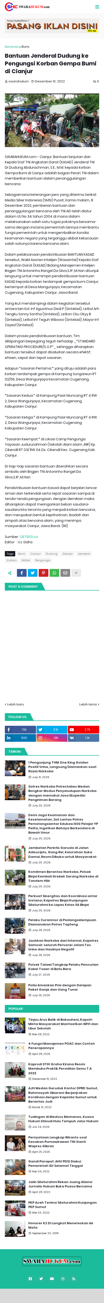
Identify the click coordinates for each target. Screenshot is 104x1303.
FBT (80, 1294)
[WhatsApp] (54, 573)
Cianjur (35, 554)
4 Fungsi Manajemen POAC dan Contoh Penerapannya (61, 1046)
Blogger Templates (55, 1294)
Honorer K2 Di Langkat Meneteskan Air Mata (60, 1225)
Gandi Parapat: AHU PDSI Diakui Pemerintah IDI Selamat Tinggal (55, 1163)
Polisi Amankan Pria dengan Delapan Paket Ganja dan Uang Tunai (59, 987)
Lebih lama (88, 704)
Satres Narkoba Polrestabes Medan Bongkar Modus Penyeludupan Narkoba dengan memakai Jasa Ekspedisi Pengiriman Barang (62, 793)
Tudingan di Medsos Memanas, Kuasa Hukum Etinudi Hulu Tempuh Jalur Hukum (63, 1119)
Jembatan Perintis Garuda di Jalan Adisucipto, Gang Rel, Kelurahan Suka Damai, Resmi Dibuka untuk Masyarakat (62, 852)
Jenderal (84, 554)
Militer (26, 560)
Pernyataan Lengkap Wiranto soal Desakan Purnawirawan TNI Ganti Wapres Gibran (57, 1141)
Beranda (12, 46)
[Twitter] (32, 573)
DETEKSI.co (29, 536)
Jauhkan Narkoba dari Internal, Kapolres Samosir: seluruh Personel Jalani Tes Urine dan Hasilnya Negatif (63, 945)
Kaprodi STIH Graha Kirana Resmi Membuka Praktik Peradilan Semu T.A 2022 (60, 1068)
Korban (12, 560)
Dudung (51, 554)
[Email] (65, 573)
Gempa (67, 554)
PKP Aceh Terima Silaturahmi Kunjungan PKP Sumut (62, 1204)
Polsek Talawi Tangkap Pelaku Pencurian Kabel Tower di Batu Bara (63, 967)
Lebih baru (15, 704)
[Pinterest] (43, 573)
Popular (15, 1008)
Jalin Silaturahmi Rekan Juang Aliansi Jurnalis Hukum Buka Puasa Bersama (60, 1184)
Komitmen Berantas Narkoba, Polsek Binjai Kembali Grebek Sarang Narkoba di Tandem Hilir (63, 876)
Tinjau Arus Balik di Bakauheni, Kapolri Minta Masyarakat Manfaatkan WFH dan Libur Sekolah (63, 1024)
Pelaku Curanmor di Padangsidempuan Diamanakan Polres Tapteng (62, 922)
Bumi (25, 46)
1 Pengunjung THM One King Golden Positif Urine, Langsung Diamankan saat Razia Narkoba (62, 767)
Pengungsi (42, 560)
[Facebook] (22, 573)
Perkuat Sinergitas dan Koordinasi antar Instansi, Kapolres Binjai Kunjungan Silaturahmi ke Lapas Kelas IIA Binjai (62, 900)
